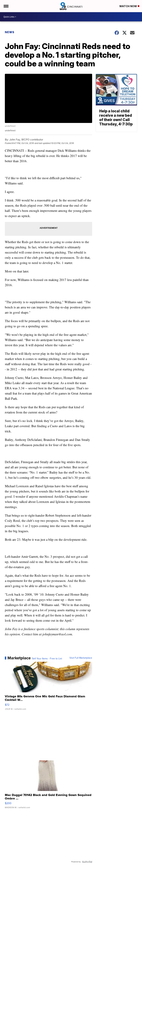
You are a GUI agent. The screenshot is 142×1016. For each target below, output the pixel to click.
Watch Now (128, 6)
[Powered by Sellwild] (87, 862)
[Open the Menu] (6, 6)
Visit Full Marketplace (80, 658)
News (9, 32)
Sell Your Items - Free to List (47, 658)
